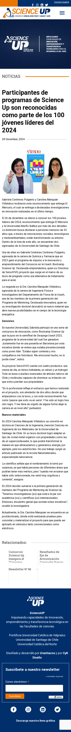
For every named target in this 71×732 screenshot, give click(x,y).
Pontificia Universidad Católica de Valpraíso (37, 635)
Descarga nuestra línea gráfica (35, 720)
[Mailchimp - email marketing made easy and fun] (56, 697)
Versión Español (61, 2)
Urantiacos (48, 653)
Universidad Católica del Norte (37, 644)
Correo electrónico (17, 682)
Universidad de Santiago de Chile (37, 639)
